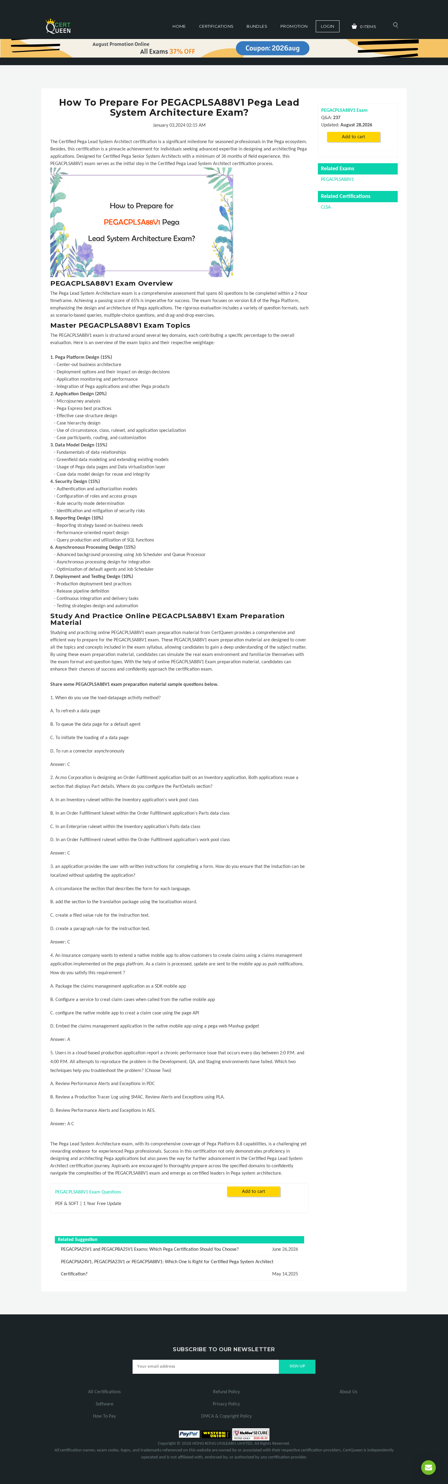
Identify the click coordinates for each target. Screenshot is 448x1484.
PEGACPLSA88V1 (337, 179)
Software (104, 1404)
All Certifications (104, 1392)
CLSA (326, 207)
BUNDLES (257, 26)
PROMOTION (294, 26)
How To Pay (104, 1416)
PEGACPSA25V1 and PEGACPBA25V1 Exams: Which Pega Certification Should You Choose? (150, 1249)
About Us (348, 1392)
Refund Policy (226, 1392)
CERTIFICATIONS (216, 26)
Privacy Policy (226, 1404)
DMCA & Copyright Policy (226, 1416)
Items (368, 26)
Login (327, 26)
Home (179, 26)
